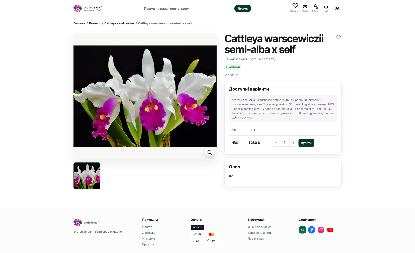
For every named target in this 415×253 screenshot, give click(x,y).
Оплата (147, 227)
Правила (148, 244)
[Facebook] (311, 230)
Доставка (148, 232)
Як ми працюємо (259, 227)
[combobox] (187, 8)
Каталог (95, 23)
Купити (306, 142)
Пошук (243, 8)
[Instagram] (321, 230)
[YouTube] (330, 230)
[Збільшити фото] (145, 96)
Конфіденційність (260, 232)
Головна (79, 23)
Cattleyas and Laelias (119, 23)
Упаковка (148, 238)
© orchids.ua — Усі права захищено (97, 231)
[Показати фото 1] (86, 175)
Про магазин (256, 238)
